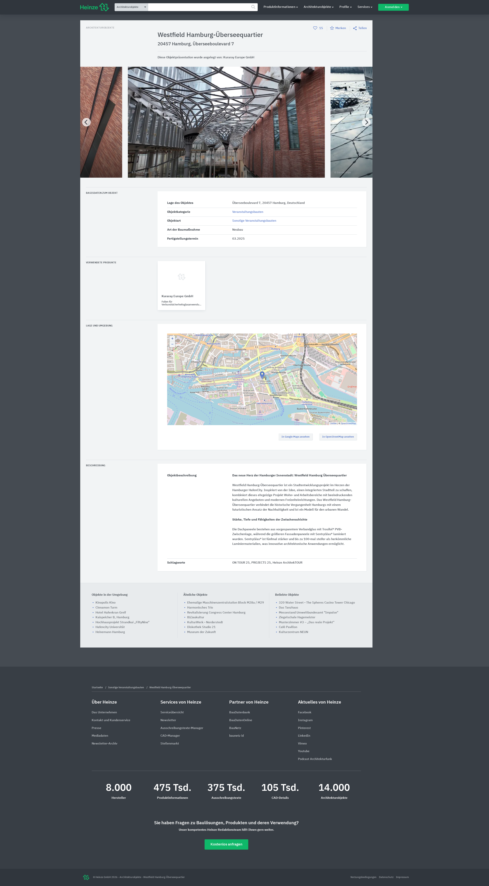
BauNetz (235, 728)
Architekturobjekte (317, 7)
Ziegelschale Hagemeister (297, 617)
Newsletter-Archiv (104, 743)
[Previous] (86, 122)
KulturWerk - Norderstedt (205, 622)
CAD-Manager (170, 735)
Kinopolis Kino (106, 602)
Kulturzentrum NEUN (293, 632)
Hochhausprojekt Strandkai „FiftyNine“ (123, 622)
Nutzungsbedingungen (364, 877)
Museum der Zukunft (201, 632)
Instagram (305, 720)
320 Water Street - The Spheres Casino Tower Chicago (317, 602)
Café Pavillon (288, 627)
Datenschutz (386, 877)
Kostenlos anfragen (226, 844)
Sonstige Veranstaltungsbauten (254, 220)
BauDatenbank (239, 712)
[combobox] (203, 7)
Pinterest (304, 728)
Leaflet (333, 423)
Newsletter (168, 720)
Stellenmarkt (169, 743)
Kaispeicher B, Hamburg (112, 617)
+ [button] (172, 339)
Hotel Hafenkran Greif (111, 612)
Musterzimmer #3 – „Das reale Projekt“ (306, 622)
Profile (344, 7)
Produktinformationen (279, 7)
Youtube (303, 751)
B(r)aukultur (195, 617)
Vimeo (302, 743)
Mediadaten (100, 735)
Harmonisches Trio (200, 607)
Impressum (402, 877)
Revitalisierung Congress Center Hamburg (216, 612)
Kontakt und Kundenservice (111, 720)
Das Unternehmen (104, 712)
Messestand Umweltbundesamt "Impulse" (308, 612)
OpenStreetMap (348, 423)
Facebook (304, 712)
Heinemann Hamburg (110, 632)
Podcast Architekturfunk (315, 759)
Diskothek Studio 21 (201, 627)
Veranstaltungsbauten (247, 212)
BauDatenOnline (240, 720)
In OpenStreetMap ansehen (338, 437)
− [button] (172, 344)
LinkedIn (304, 735)
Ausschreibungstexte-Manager (181, 728)
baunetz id (236, 735)
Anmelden (392, 7)
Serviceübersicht (172, 712)
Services (364, 7)
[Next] (366, 122)
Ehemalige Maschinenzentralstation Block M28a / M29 (225, 602)
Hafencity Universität (110, 627)
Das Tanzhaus (288, 607)
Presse (96, 728)
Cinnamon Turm (106, 607)
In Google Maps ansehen (296, 437)
